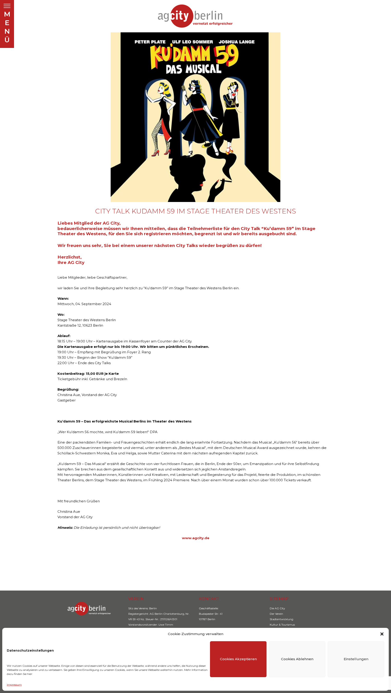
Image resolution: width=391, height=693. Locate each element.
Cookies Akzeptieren (238, 659)
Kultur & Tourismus (282, 624)
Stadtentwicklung (281, 619)
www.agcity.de (195, 538)
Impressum (14, 684)
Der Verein (276, 613)
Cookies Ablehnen (297, 659)
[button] (382, 634)
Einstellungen (356, 659)
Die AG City (277, 608)
